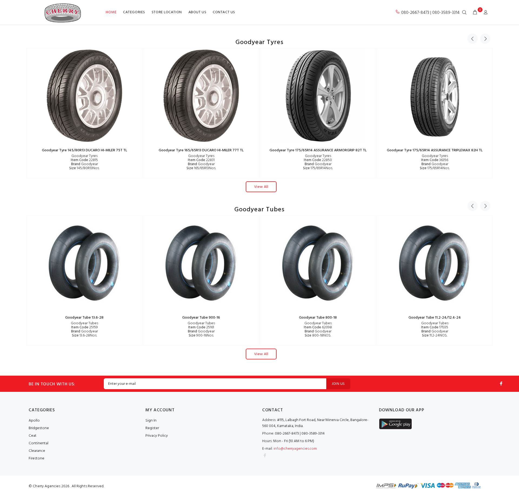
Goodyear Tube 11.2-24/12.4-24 (434, 318)
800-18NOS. (318, 335)
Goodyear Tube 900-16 (201, 318)
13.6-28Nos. (84, 335)
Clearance (37, 451)
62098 (318, 327)
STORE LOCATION (167, 12)
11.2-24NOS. (434, 335)
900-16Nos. (201, 335)
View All (261, 187)
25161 (201, 327)
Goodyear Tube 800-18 (318, 318)
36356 (434, 160)
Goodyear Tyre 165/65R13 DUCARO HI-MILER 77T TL (201, 150)
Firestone (36, 458)
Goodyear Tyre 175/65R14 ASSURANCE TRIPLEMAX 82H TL (435, 150)
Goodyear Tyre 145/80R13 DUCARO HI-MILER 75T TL (84, 150)
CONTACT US (224, 12)
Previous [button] (472, 39)
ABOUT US (197, 12)
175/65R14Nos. (318, 168)
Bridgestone (39, 428)
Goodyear (84, 164)
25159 (84, 327)
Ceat (32, 436)
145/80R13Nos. (84, 168)
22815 (84, 160)
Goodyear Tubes (84, 323)
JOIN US (338, 384)
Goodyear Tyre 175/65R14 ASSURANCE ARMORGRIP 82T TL (318, 150)
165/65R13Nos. (201, 168)
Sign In (151, 421)
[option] (84, 113)
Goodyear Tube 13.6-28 (84, 318)
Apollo (34, 421)
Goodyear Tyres (84, 156)
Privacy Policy (156, 436)
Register (152, 428)
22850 (318, 160)
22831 (201, 160)
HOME (111, 12)
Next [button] (485, 39)
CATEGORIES (134, 12)
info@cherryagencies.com (295, 449)
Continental (38, 443)
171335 (434, 327)
